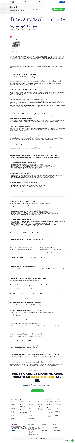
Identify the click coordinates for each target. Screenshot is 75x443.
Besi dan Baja (20, 1)
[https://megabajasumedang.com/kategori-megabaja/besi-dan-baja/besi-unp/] (12, 27)
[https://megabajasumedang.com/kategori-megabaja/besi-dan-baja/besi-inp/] (17, 27)
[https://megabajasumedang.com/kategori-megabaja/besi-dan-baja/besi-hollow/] (29, 20)
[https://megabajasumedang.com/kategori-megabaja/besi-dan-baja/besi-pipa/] (40, 20)
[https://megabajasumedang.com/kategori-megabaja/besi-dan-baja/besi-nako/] (51, 20)
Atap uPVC (39, 1)
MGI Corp (38, 438)
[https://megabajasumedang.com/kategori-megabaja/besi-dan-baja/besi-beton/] (23, 20)
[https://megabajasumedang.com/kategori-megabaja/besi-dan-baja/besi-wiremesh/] (34, 27)
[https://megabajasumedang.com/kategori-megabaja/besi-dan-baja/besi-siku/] (63, 20)
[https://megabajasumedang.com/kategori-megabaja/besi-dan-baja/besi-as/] (57, 20)
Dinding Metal (33, 1)
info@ (29, 434)
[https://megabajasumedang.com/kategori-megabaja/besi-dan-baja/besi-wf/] (23, 27)
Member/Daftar (62, 1)
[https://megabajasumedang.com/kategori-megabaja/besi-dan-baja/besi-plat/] (46, 20)
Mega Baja (43, 438)
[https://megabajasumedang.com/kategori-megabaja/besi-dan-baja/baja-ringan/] (17, 20)
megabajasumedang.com (34, 434)
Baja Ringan (27, 1)
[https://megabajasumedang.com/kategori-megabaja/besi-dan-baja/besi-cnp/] (34, 20)
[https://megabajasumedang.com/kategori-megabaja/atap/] (12, 20)
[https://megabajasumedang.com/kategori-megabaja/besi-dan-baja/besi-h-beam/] (29, 27)
